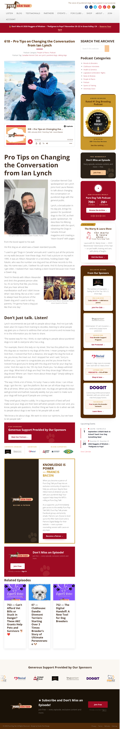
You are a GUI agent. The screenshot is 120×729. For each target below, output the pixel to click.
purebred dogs (52, 55)
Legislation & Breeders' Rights (94, 73)
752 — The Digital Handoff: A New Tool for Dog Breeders (63, 613)
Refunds (107, 726)
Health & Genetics (90, 69)
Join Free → (98, 172)
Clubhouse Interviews (91, 66)
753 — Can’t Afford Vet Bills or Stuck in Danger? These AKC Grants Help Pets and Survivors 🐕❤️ (15, 619)
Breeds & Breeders (90, 63)
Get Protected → (98, 344)
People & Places (43, 52)
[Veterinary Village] (46, 451)
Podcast (53, 52)
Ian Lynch (42, 55)
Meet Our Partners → (19, 437)
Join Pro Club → (98, 307)
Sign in (24, 571)
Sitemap (114, 726)
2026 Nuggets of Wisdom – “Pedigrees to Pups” (99, 445)
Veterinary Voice (89, 89)
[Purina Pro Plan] (8, 451)
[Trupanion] (18, 451)
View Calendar (86, 451)
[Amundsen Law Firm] (56, 451)
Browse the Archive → (98, 210)
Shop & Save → (98, 377)
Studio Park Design (43, 726)
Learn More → (98, 411)
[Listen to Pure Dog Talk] (98, 188)
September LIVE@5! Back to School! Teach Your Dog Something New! (99, 434)
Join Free (17, 566)
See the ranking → (98, 145)
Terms (100, 726)
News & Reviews (89, 76)
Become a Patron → (54, 536)
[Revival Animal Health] (32, 451)
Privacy (94, 726)
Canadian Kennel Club (30, 55)
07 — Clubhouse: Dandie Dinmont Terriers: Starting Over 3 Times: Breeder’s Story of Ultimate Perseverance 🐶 (39, 624)
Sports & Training (89, 85)
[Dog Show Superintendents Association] (68, 452)
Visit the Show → (98, 257)
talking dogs (62, 55)
